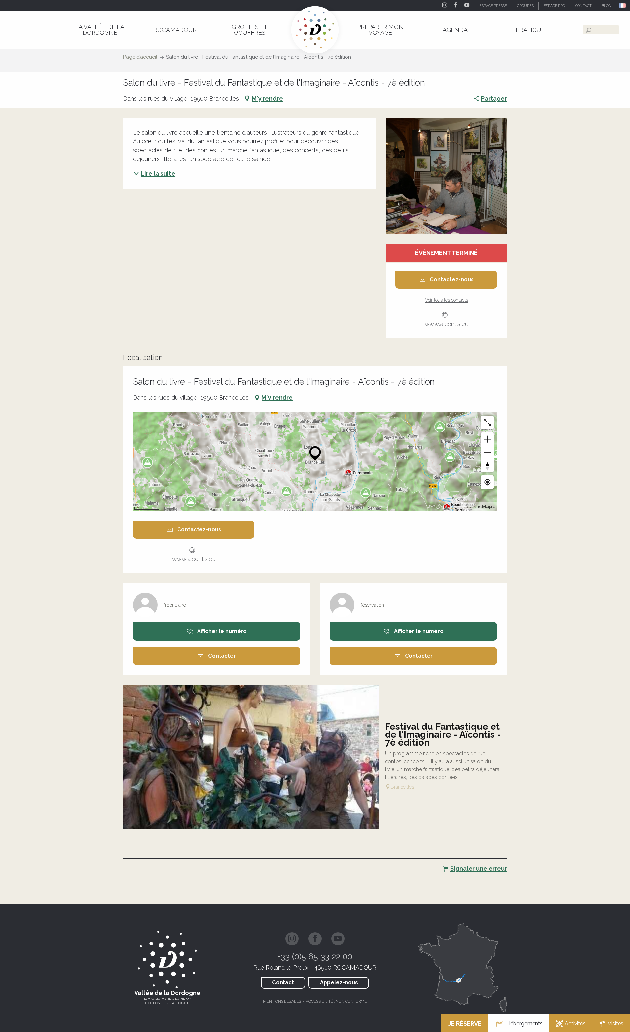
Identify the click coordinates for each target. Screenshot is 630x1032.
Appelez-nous (339, 982)
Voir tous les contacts (446, 300)
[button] (623, 5)
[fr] (623, 5)
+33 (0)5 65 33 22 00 (314, 956)
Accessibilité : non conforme (336, 1001)
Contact (283, 982)
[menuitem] (99, 30)
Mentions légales (282, 1001)
